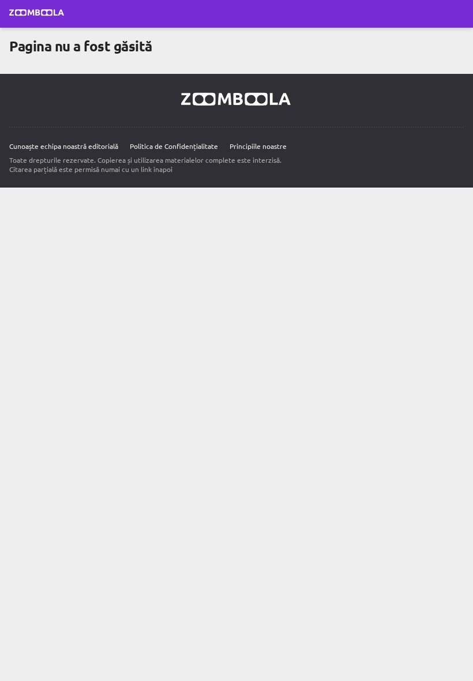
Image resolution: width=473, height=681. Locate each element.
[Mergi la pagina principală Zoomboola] (37, 14)
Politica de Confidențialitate (174, 146)
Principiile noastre (258, 146)
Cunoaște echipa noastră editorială (63, 146)
